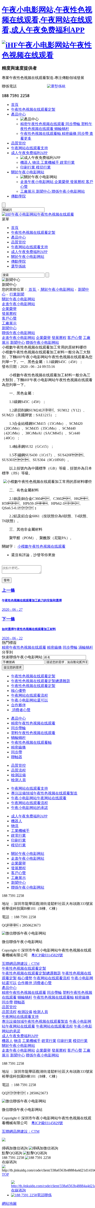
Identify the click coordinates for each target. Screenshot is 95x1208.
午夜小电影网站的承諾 (29, 808)
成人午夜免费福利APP (29, 153)
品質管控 (18, 143)
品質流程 (18, 770)
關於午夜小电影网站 (27, 172)
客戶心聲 (9, 318)
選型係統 (18, 266)
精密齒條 (69, 133)
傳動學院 (18, 196)
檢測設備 (18, 775)
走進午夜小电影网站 (37, 182)
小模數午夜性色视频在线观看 (41, 546)
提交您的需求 (13, 667)
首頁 (14, 105)
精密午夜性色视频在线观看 (42, 124)
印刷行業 (28, 167)
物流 (36, 162)
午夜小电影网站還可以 (29, 700)
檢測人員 (18, 780)
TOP (5, 1174)
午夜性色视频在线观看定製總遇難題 (40, 681)
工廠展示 (28, 191)
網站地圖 (9, 1203)
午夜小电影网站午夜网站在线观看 (38, 798)
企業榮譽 (62, 182)
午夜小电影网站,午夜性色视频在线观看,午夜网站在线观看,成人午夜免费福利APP (47, 20)
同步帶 (83, 133)
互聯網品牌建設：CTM (20, 964)
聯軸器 (16, 757)
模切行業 (43, 167)
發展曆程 (78, 182)
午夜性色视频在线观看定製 (33, 109)
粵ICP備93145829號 (47, 955)
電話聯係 (44, 1195)
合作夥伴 (18, 705)
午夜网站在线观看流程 (29, 695)
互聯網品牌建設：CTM (20, 1131)
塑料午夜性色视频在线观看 (33, 733)
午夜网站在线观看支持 (29, 148)
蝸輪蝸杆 (61, 129)
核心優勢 (18, 691)
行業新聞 (16, 294)
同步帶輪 (73, 124)
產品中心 (18, 114)
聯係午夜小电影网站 (68, 191)
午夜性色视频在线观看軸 (41, 133)
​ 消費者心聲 (20, 710)
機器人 (26, 162)
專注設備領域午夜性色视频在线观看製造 (44, 793)
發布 (7, 580)
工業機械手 (50, 162)
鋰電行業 (67, 162)
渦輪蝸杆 (85, 647)
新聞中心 (44, 191)
